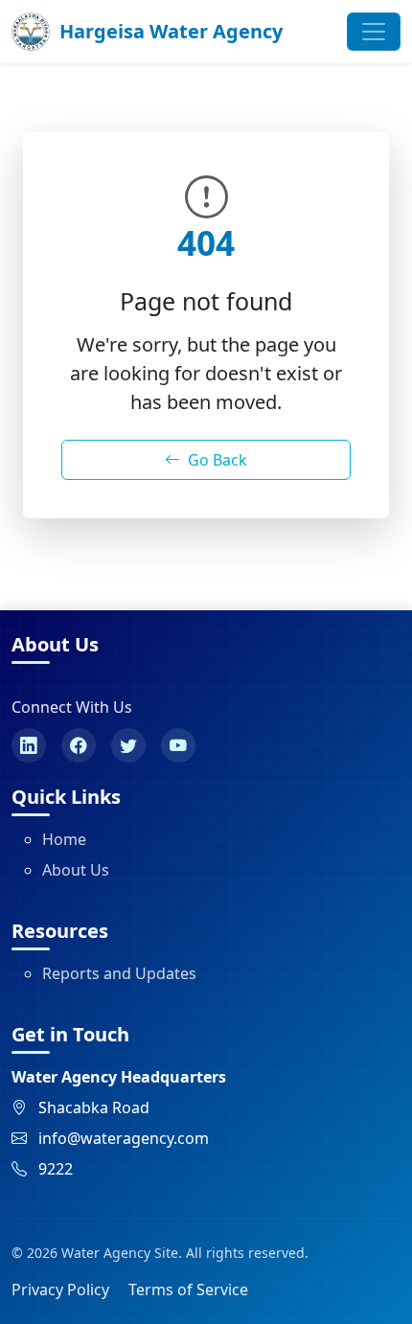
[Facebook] (78, 745)
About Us (75, 869)
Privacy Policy (60, 1289)
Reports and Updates (119, 973)
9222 (55, 1168)
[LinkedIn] (28, 745)
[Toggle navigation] (374, 31)
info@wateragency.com (123, 1138)
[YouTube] (178, 745)
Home (64, 839)
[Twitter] (128, 745)
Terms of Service (188, 1289)
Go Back (217, 459)
